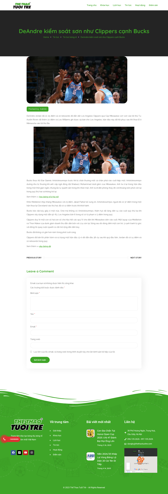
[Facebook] (13, 452)
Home (46, 37)
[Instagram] (31, 452)
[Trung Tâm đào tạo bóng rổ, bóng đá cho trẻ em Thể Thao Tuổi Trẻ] (22, 5)
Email (33, 327)
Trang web (35, 339)
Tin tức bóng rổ (70, 37)
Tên (32, 314)
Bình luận (35, 293)
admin (43, 109)
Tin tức (56, 37)
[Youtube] (25, 452)
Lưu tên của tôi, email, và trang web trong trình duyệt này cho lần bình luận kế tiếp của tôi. (74, 352)
